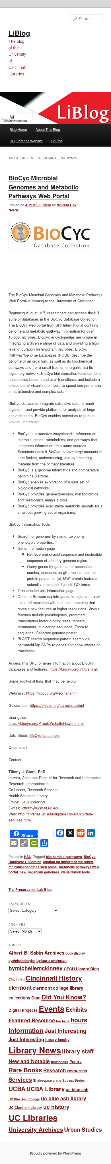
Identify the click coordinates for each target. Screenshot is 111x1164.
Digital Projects (23, 1010)
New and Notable (29, 1061)
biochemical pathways (64, 856)
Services (20, 1079)
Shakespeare (44, 1080)
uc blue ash (77, 1089)
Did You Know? (64, 997)
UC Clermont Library (25, 1107)
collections (19, 998)
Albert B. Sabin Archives (36, 952)
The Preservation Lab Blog (30, 889)
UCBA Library (45, 1089)
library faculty (57, 1039)
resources (77, 1070)
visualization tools (75, 872)
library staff (78, 1051)
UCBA (17, 1088)
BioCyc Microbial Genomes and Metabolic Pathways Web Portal (44, 186)
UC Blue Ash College (24, 1099)
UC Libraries (33, 1117)
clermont (20, 987)
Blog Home (18, 129)
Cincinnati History (54, 978)
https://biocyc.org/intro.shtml (73, 669)
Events (51, 1008)
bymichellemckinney (36, 968)
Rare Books (25, 1069)
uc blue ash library (63, 1098)
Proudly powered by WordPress (55, 1153)
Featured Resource (32, 1020)
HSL (27, 856)
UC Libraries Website (26, 140)
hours (79, 1019)
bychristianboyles (22, 960)
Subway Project (74, 1080)
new (23, 872)
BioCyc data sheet (44, 735)
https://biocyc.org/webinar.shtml (52, 693)
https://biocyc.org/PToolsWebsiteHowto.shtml (46, 723)
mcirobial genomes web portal (33, 866)
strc (58, 1080)
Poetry (75, 1061)
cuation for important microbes (68, 861)
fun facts (62, 1021)
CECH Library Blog (81, 968)
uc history (56, 1107)
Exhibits (76, 1009)
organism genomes (43, 872)
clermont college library (58, 988)
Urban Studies (83, 1129)
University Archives (36, 1129)
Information (26, 1030)
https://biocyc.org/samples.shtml (57, 705)
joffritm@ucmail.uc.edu (40, 808)
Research (54, 1070)
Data (35, 998)
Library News (35, 1050)
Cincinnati (16, 979)
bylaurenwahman (51, 960)
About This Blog (48, 129)
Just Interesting (66, 1031)
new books (59, 1061)
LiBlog (19, 33)
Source (56, 140)
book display (75, 953)
